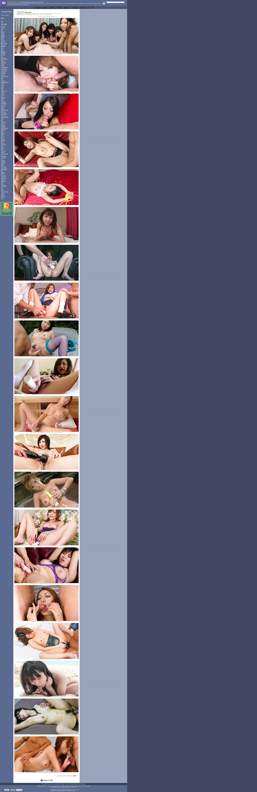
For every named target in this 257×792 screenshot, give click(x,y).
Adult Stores (55, 7)
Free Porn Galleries (88, 7)
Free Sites (48, 7)
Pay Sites (42, 7)
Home (36, 7)
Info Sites (62, 7)
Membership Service (75, 784)
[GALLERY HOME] (6, 11)
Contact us (63, 784)
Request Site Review (45, 784)
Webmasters (83, 784)
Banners (68, 784)
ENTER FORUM (7, 213)
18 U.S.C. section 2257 (71, 787)
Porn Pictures (79, 7)
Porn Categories (70, 7)
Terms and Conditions (55, 784)
